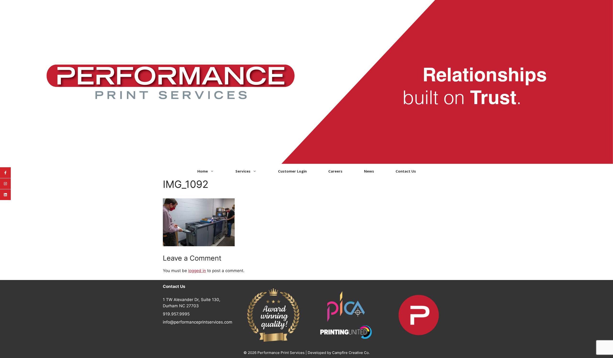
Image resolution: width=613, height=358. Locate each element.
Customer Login (292, 171)
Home (202, 171)
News (369, 171)
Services (242, 171)
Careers (335, 171)
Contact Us (406, 171)
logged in (197, 270)
